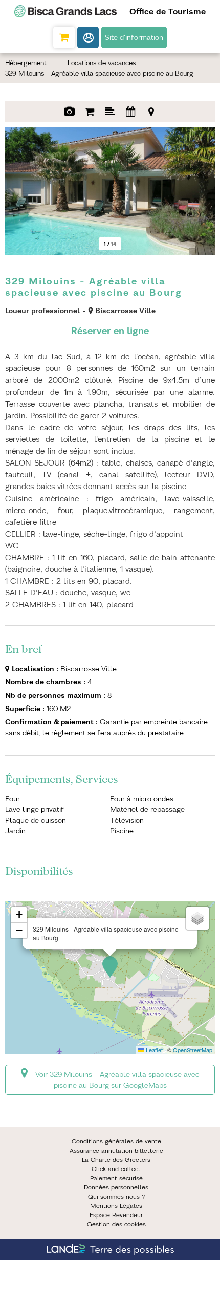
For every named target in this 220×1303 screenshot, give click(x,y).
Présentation (110, 111)
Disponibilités (130, 111)
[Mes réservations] (88, 37)
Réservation (89, 111)
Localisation (151, 111)
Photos (69, 111)
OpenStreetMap (192, 1050)
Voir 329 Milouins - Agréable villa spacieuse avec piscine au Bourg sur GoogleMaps (117, 1080)
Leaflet (153, 1050)
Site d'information (134, 37)
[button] (64, 37)
